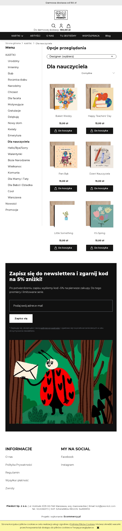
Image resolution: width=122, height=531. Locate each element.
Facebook (67, 456)
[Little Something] (63, 214)
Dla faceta (14, 98)
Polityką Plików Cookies (82, 524)
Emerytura (14, 135)
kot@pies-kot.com (105, 506)
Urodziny (13, 61)
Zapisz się (21, 318)
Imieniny (13, 67)
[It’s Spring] (99, 214)
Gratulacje (14, 110)
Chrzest (13, 92)
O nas (9, 456)
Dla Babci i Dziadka (20, 185)
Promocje (11, 209)
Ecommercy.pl (72, 516)
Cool (11, 191)
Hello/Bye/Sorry (18, 147)
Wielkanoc (14, 166)
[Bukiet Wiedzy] (63, 97)
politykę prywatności (50, 328)
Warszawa (14, 197)
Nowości (11, 203)
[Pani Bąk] (63, 154)
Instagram (67, 464)
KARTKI (10, 54)
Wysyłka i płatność (17, 480)
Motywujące (16, 104)
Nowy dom (15, 123)
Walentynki (15, 154)
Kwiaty (12, 129)
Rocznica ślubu (17, 79)
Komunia (14, 172)
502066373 (43, 509)
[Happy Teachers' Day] (99, 97)
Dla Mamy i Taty (18, 178)
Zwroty (9, 488)
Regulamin (12, 472)
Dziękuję (13, 116)
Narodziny (14, 85)
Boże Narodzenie (19, 160)
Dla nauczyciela (18, 141)
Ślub (10, 73)
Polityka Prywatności (18, 464)
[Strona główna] (61, 15)
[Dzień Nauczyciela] (99, 154)
